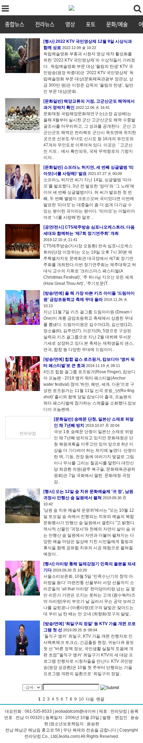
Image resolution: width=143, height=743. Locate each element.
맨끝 (100, 699)
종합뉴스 (14, 24)
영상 (70, 24)
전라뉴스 (44, 24)
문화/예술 (117, 24)
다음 (90, 699)
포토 (90, 24)
